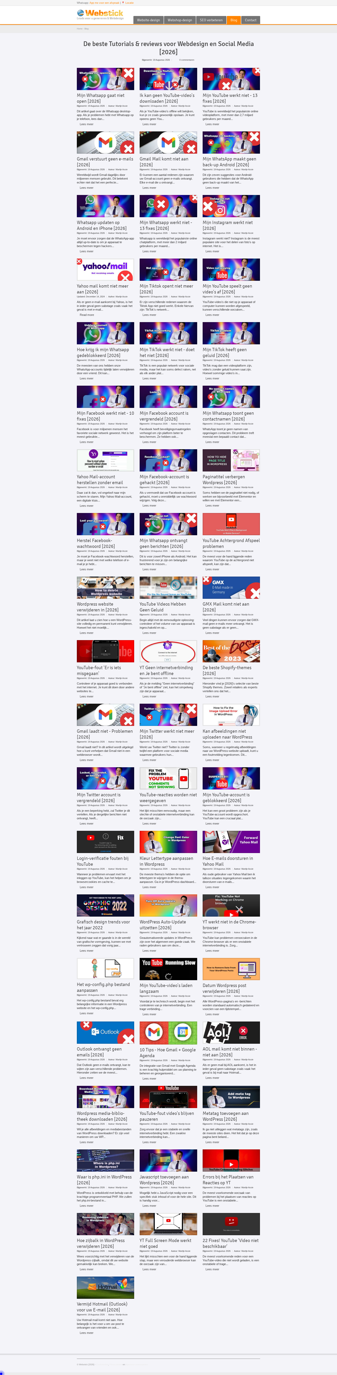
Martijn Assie (122, 106)
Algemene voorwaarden (136, 1364)
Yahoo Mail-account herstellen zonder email (100, 480)
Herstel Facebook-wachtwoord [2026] (96, 543)
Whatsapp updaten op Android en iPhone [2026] (102, 225)
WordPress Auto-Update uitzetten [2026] (163, 925)
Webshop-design (180, 20)
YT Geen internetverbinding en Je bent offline (166, 670)
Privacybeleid (115, 1364)
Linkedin (257, 10)
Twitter (251, 10)
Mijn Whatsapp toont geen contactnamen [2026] (228, 416)
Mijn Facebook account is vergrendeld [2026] (164, 416)
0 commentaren (186, 60)
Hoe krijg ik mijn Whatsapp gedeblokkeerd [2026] (103, 352)
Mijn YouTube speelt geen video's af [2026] (227, 289)
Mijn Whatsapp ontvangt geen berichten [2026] (163, 543)
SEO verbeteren (211, 20)
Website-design (148, 20)
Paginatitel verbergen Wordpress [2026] (224, 480)
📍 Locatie (127, 3)
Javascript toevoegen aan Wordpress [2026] (164, 1180)
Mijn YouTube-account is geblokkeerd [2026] (226, 798)
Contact (250, 20)
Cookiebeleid (102, 1364)
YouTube (245, 10)
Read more (87, 314)
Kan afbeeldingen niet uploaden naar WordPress (227, 734)
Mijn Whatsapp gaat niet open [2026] (100, 98)
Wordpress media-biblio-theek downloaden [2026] (102, 1116)
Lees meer (86, 124)
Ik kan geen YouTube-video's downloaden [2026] (167, 98)
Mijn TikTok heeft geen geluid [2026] (225, 352)
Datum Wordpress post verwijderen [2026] (224, 988)
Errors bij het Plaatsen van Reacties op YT (228, 1180)
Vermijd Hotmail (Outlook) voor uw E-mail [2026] (102, 1307)
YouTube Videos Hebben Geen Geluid (163, 607)
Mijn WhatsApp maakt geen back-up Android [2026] (229, 162)
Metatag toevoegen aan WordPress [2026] (226, 1116)
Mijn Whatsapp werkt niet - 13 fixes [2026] (166, 225)
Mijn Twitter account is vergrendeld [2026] (99, 798)
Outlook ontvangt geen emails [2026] (99, 1052)
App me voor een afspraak (104, 3)
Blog (234, 20)
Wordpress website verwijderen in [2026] (98, 607)
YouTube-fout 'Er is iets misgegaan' (99, 670)
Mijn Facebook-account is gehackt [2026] (164, 480)
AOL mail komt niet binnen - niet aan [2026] (230, 1052)
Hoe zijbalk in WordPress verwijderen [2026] (101, 1243)
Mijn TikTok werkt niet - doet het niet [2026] (167, 352)
